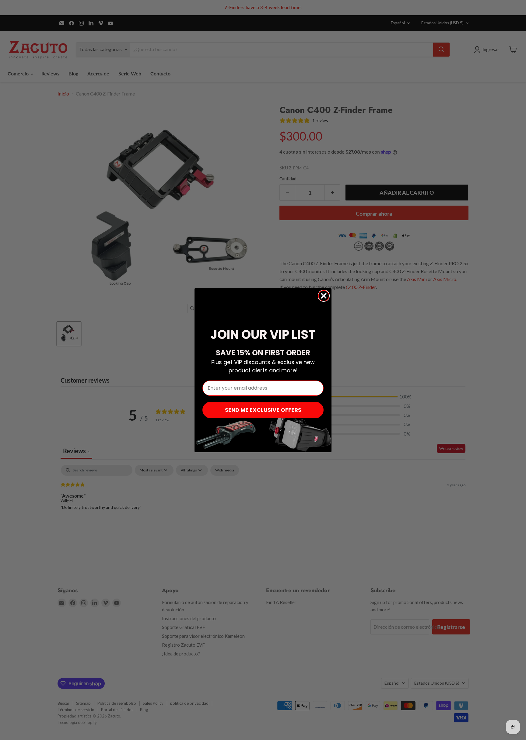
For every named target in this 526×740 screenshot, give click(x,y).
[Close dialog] (323, 295)
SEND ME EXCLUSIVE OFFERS (263, 410)
